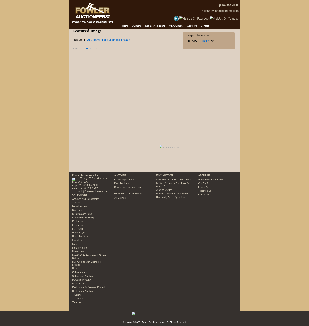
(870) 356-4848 (229, 5)
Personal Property (81, 279)
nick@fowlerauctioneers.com (220, 10)
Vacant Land (78, 298)
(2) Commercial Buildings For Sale (108, 39)
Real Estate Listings (155, 26)
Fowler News (205, 187)
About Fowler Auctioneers (211, 179)
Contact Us (204, 194)
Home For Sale (80, 236)
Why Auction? (176, 26)
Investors (77, 240)
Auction (76, 202)
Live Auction (78, 251)
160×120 (204, 41)
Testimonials (204, 190)
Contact (205, 26)
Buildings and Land (82, 214)
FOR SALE (78, 229)
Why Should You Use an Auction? (173, 179)
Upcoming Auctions (124, 179)
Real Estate (78, 283)
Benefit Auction (80, 206)
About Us (192, 26)
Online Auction (79, 272)
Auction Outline (164, 190)
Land (74, 244)
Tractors (76, 294)
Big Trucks (78, 210)
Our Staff (203, 183)
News (75, 268)
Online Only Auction (82, 276)
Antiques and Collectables (85, 199)
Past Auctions (121, 183)
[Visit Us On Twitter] (176, 18)
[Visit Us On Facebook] (194, 18)
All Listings (120, 197)
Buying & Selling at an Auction (172, 193)
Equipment (77, 225)
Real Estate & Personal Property (89, 287)
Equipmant (77, 221)
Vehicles (76, 302)
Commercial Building (83, 217)
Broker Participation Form (127, 187)
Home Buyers (79, 232)
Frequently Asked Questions (171, 197)
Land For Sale (79, 247)
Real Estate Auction (82, 291)
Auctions (136, 26)
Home (125, 26)
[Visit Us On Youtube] (224, 18)
